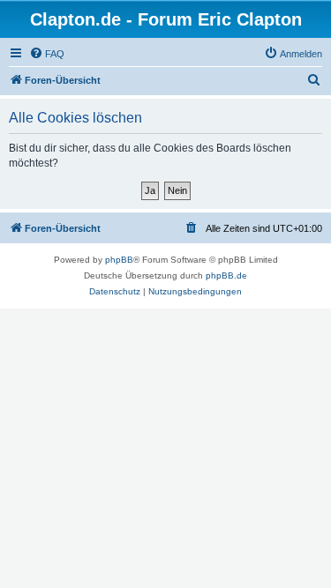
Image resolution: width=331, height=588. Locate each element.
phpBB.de (226, 275)
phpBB (119, 259)
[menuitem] (46, 53)
